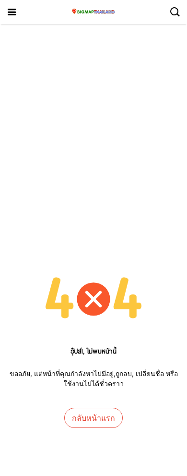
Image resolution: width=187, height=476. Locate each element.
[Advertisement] (93, 122)
